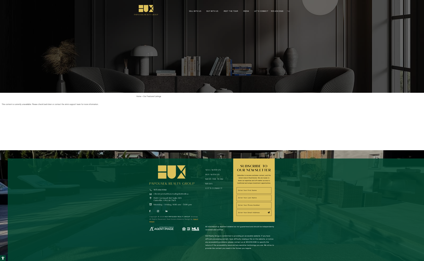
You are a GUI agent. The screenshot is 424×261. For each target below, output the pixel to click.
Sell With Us (195, 11)
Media (246, 11)
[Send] (269, 212)
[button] (3, 258)
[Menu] (288, 11)
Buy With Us (212, 11)
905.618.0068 (277, 11)
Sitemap (194, 216)
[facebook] (149, 211)
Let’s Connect (261, 11)
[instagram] (158, 211)
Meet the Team (231, 11)
